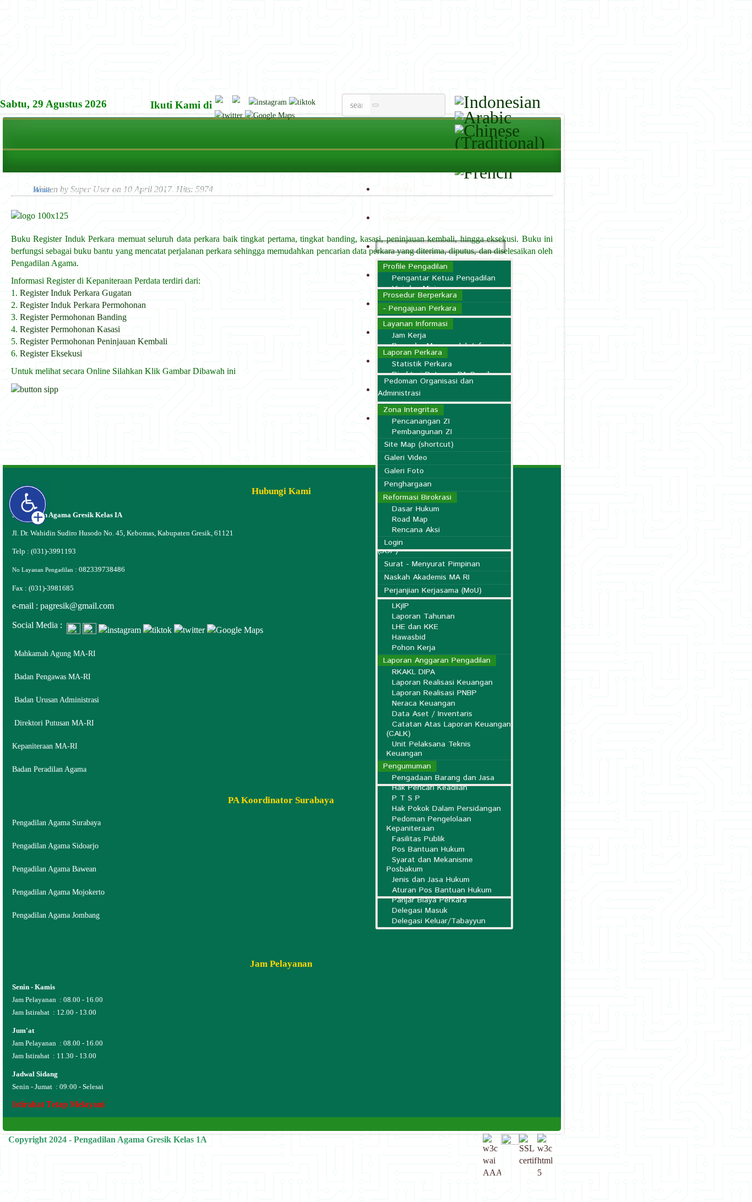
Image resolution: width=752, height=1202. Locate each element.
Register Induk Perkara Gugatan (76, 292)
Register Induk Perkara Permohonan (83, 305)
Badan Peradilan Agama (49, 769)
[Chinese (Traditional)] (506, 134)
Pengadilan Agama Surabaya (56, 823)
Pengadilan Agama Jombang (56, 915)
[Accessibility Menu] (28, 505)
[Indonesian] (498, 100)
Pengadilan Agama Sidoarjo (55, 846)
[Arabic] (483, 115)
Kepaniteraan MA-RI (45, 746)
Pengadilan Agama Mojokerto (58, 892)
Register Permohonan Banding (73, 317)
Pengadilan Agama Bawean (54, 869)
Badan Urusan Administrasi (56, 700)
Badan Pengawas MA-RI (52, 677)
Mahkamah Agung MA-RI (55, 653)
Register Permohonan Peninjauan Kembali (93, 341)
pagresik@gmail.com (77, 605)
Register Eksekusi (51, 353)
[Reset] (375, 105)
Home (42, 190)
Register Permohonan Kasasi (70, 329)
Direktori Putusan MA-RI (54, 723)
